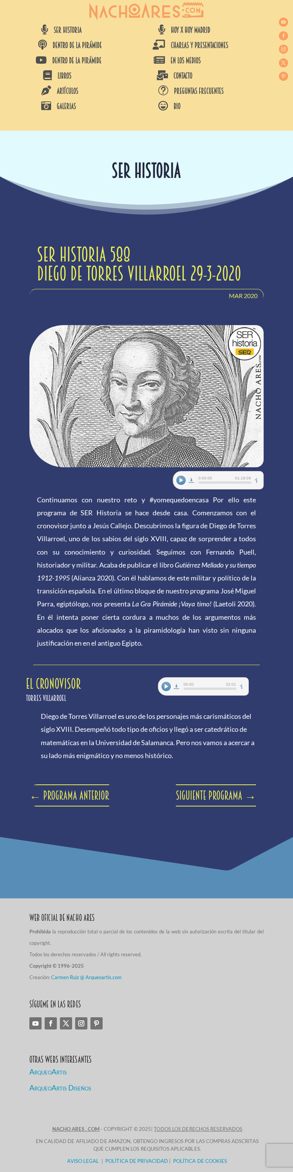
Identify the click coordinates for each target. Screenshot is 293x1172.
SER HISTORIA (68, 30)
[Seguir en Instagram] (283, 49)
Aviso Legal (83, 1161)
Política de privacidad (136, 1161)
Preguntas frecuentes (199, 91)
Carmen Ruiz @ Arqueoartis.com (86, 977)
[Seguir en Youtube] (283, 22)
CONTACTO (183, 75)
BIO (177, 106)
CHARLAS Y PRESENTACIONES (199, 45)
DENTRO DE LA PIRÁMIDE (77, 45)
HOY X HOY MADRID (190, 30)
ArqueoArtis (48, 1071)
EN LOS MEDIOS (186, 60)
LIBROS (64, 75)
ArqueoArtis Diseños (60, 1087)
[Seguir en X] (283, 62)
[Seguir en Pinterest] (283, 76)
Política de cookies (200, 1161)
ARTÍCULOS (67, 91)
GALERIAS (66, 106)
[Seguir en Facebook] (283, 35)
